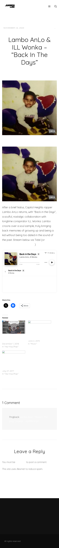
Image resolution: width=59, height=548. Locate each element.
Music (28, 31)
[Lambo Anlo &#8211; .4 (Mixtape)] (39, 327)
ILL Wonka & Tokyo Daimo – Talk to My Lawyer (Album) (11, 338)
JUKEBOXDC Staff (36, 28)
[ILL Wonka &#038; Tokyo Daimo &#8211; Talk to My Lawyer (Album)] (13, 327)
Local (51, 28)
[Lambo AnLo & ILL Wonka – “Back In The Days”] (29, 107)
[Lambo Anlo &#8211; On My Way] (13, 357)
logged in (20, 462)
